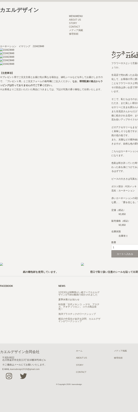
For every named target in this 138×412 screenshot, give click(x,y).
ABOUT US (75, 19)
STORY (73, 23)
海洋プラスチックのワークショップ (77, 314)
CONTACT (74, 26)
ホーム (79, 351)
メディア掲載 (76, 30)
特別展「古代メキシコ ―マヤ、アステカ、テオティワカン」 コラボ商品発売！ (78, 306)
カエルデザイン (19, 9)
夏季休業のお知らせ (68, 299)
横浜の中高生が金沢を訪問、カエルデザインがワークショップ (79, 320)
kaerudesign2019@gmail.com (25, 369)
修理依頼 (73, 33)
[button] (76, 16)
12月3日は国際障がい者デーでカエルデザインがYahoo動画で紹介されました (79, 293)
